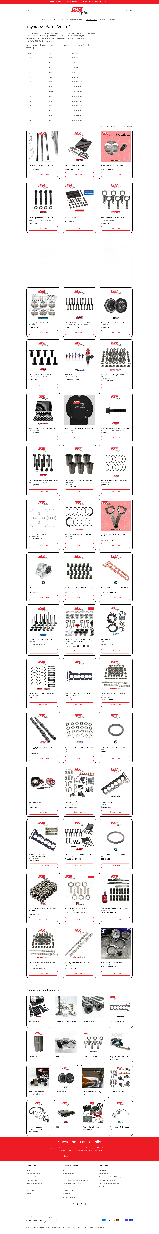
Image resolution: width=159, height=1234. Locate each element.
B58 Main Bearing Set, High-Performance (78, 534)
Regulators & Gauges (119, 1127)
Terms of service (77, 1227)
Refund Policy (67, 1187)
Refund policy (57, 1227)
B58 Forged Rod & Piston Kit (74, 272)
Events (28, 1194)
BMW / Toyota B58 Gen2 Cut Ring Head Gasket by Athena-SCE (77, 694)
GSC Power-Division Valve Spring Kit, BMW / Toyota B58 (43, 909)
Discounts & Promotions (34, 1177)
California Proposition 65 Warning (110, 1177)
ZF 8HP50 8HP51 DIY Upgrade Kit (112, 962)
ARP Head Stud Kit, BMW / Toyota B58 (41, 165)
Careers (29, 1187)
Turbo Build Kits (117, 1092)
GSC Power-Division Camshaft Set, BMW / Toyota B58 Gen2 (42, 748)
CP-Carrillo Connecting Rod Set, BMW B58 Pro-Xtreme (114, 535)
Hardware (32, 1021)
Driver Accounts (31, 1180)
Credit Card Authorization (107, 1180)
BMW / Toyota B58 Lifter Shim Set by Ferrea (79, 747)
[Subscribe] (95, 1156)
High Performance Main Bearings (36, 1093)
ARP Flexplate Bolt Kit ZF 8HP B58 (40, 375)
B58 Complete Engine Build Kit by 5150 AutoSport (77, 801)
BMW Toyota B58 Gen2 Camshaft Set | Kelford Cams (77, 962)
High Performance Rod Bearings (120, 1058)
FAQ (64, 1170)
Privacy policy (67, 1227)
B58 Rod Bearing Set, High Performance (114, 480)
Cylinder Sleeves (35, 1057)
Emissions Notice (104, 1173)
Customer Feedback (69, 1177)
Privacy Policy (67, 1194)
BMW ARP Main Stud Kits (109, 272)
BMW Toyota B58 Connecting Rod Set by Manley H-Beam (114, 217)
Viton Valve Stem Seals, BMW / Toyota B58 (78, 588)
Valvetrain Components (66, 1021)
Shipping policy (88, 1227)
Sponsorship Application (34, 1183)
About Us (29, 1170)
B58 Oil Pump (33, 588)
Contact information (100, 1227)
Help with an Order (69, 1173)
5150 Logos (30, 1190)
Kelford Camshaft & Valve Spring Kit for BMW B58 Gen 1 (115, 694)
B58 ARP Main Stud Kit (72, 217)
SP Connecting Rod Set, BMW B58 (76, 908)
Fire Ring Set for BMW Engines (38, 534)
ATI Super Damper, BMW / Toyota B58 (113, 322)
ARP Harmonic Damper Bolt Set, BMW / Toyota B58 (41, 217)
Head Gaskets (116, 1021)
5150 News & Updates (33, 1173)
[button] (28, 11)
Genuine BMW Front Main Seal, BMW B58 (114, 747)
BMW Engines (103, 1187)
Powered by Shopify (45, 1227)
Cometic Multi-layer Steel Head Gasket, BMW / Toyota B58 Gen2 (115, 801)
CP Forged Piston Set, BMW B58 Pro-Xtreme (115, 165)
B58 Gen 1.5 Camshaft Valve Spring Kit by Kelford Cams (42, 962)
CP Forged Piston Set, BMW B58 (39, 322)
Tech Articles (103, 1170)
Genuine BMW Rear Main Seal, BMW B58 (114, 854)
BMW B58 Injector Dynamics (74, 375)
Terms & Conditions (69, 1197)
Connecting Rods (90, 1057)
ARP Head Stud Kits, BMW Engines (76, 165)
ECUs (58, 1127)
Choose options (43, 174)
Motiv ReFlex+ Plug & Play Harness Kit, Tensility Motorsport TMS (41, 801)
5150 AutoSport (35, 1227)
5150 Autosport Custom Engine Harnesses (35, 1129)
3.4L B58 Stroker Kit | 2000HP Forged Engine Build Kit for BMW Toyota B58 (79, 640)
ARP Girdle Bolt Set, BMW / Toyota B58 (77, 322)
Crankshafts (61, 1092)
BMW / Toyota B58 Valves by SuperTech (41, 640)
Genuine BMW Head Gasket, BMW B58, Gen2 (115, 588)
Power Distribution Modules (91, 1128)
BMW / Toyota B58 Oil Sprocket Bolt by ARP (115, 428)
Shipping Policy (68, 1190)
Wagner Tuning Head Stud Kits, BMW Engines (43, 428)
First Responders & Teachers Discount (75, 1180)
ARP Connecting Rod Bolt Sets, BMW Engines (43, 480)
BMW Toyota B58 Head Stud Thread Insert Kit (115, 908)
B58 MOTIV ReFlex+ (107, 640)
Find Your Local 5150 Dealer (72, 1183)
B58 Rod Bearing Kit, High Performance (41, 693)
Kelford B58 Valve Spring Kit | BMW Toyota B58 (114, 375)
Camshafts (87, 1021)
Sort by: (102, 126)
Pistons (59, 1057)
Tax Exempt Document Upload (109, 1183)
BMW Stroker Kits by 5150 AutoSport (92, 1093)
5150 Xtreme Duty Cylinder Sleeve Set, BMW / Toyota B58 (79, 481)
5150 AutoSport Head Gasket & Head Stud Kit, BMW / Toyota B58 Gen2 (42, 855)
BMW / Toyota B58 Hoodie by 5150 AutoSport (79, 428)
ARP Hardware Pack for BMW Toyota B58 (78, 854)
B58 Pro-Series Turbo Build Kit (38, 272)
